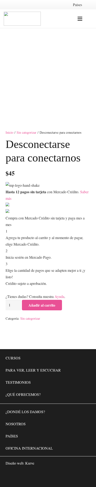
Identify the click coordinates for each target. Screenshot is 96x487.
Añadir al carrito (41, 305)
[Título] (85, 476)
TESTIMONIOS (18, 382)
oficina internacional (29, 448)
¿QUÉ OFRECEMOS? (23, 394)
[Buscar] (89, 18)
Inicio (9, 132)
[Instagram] (71, 476)
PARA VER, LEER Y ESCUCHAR (33, 370)
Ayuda (59, 296)
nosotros (16, 423)
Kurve (29, 463)
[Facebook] (57, 476)
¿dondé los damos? (25, 411)
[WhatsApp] (43, 476)
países (12, 435)
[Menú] (80, 19)
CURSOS (13, 357)
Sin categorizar (26, 132)
